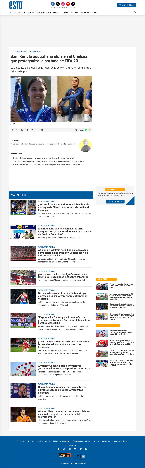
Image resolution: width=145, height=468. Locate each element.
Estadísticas (20, 12)
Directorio (31, 441)
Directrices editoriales (102, 441)
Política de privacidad (61, 441)
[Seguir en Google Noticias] (90, 130)
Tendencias (84, 12)
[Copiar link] (37, 130)
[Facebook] (53, 4)
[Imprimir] (42, 130)
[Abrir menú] (10, 12)
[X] (58, 4)
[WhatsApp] (22, 130)
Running (56, 12)
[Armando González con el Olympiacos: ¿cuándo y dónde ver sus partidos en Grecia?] (23, 370)
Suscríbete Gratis (115, 202)
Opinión (65, 12)
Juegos (94, 12)
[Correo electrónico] (31, 130)
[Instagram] (63, 4)
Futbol (30, 12)
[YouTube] (68, 4)
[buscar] (135, 12)
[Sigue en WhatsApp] (86, 130)
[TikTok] (73, 4)
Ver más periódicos (126, 5)
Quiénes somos (44, 441)
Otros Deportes (44, 12)
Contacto (20, 441)
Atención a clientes (121, 441)
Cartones (74, 12)
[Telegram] (26, 130)
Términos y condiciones (81, 441)
